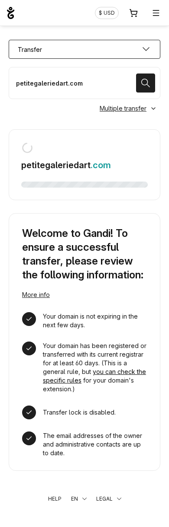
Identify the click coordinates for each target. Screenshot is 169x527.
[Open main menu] (156, 13)
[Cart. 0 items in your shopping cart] (133, 13)
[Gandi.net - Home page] (10, 13)
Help (55, 498)
